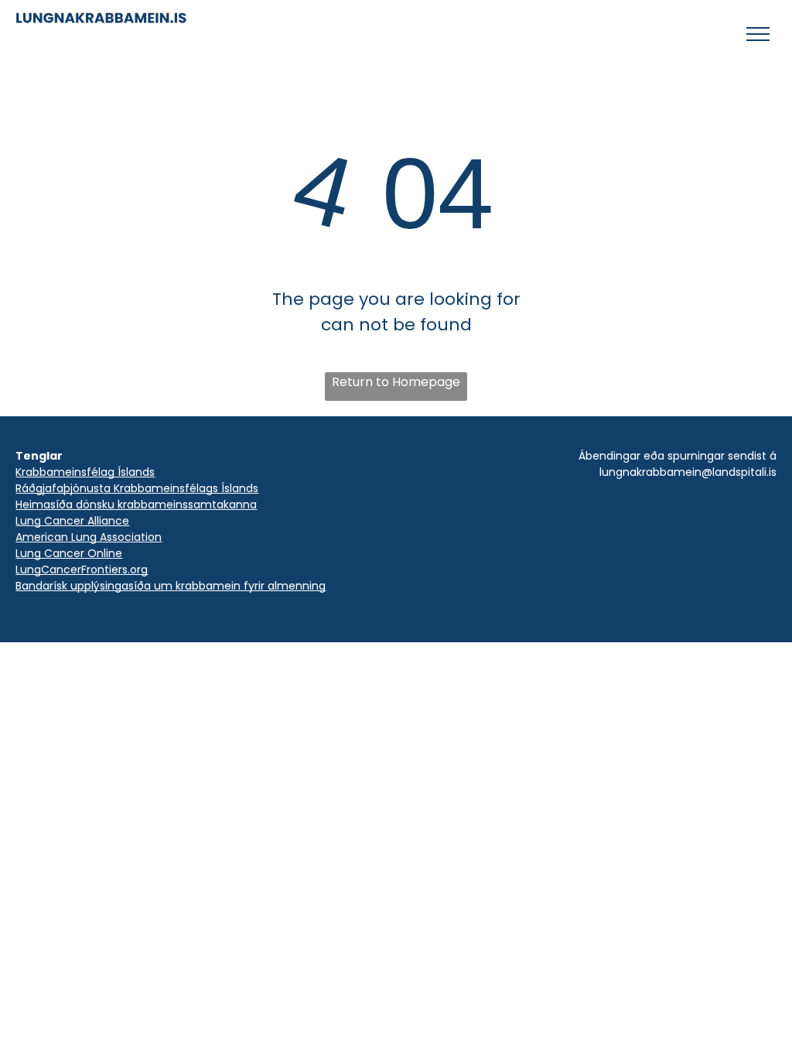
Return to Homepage (396, 382)
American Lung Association (88, 537)
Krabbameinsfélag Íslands (85, 472)
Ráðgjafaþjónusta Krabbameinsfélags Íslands (136, 488)
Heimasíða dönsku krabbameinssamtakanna (136, 504)
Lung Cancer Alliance (72, 520)
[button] (758, 34)
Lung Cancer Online (68, 553)
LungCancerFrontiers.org (81, 569)
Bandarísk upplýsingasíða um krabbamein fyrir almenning (170, 585)
